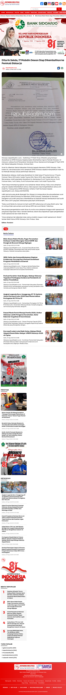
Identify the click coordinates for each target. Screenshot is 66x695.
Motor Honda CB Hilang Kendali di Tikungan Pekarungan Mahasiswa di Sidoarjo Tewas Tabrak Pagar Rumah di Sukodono (13, 415)
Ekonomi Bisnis (39, 681)
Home (3, 12)
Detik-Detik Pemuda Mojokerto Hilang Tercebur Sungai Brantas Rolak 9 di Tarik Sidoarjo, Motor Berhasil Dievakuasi (12, 434)
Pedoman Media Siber (36, 687)
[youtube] (57, 5)
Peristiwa (34, 12)
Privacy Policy (57, 687)
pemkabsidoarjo (10, 655)
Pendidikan (41, 683)
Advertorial (42, 12)
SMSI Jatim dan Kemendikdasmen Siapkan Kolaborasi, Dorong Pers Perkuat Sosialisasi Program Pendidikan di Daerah (21, 259)
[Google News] (61, 5)
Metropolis (9, 12)
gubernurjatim (9, 648)
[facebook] (42, 5)
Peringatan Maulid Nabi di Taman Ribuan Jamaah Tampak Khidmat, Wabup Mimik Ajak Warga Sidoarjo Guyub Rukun (13, 539)
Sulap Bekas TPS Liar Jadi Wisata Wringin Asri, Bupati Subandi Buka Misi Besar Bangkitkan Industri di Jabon (13, 529)
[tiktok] (53, 5)
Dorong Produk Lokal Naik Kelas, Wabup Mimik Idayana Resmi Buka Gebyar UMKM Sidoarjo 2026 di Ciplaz (23, 333)
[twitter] (46, 5)
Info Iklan (14, 687)
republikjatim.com (11, 67)
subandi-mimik (10, 657)
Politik (17, 12)
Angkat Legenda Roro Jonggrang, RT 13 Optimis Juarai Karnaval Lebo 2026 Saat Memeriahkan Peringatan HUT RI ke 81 (22, 296)
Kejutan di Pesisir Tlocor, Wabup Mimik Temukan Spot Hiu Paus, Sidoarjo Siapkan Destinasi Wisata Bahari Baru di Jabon (16, 595)
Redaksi (5, 687)
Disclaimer (23, 687)
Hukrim (27, 12)
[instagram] (49, 5)
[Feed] (64, 5)
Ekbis (22, 12)
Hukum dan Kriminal (28, 681)
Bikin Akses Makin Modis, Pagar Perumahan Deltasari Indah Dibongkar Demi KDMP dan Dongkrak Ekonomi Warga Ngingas (20, 241)
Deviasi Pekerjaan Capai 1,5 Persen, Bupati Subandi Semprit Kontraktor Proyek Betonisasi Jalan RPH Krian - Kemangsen (13, 550)
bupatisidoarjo (10, 650)
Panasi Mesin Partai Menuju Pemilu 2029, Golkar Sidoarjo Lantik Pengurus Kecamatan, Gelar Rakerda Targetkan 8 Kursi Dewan (22, 315)
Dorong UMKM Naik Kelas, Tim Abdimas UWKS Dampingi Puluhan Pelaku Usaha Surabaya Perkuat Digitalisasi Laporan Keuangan (15, 635)
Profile (49, 12)
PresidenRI (8, 652)
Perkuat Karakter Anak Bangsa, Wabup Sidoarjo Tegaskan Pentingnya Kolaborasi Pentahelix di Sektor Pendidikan (22, 278)
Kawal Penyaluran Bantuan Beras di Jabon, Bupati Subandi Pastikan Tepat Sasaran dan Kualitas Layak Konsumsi (13, 518)
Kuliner (55, 12)
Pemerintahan (33, 683)
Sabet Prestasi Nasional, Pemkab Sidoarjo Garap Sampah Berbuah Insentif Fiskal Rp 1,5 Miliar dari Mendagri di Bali (13, 508)
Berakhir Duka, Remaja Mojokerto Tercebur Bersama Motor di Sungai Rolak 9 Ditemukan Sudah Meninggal (13, 424)
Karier (48, 687)
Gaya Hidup (25, 683)
